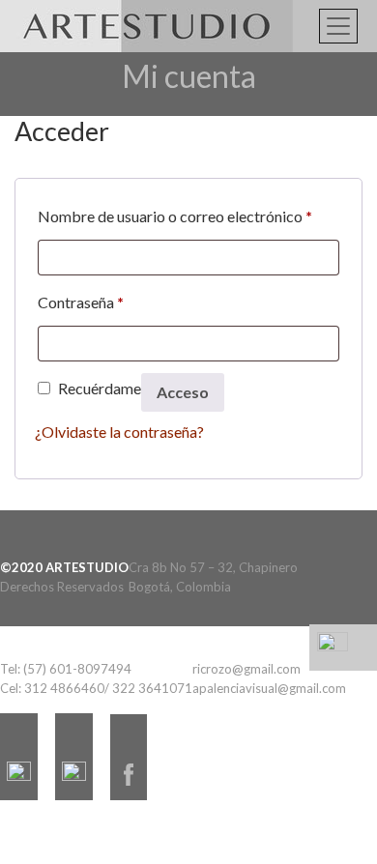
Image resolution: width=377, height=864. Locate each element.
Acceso (183, 392)
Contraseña (81, 301)
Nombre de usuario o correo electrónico (175, 215)
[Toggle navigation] (338, 26)
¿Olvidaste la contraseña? (119, 431)
